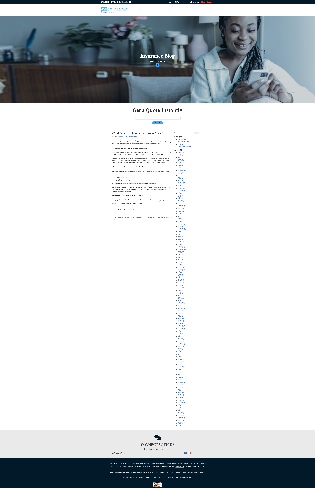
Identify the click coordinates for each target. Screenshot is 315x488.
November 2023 (182, 207)
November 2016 (182, 345)
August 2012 (181, 423)
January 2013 (181, 415)
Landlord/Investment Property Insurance (177, 463)
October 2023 (181, 208)
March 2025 (181, 180)
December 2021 (182, 244)
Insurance (126, 214)
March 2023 (181, 220)
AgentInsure (133, 136)
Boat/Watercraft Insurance (199, 463)
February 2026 (181, 162)
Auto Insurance (182, 139)
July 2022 (180, 233)
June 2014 (180, 387)
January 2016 (181, 361)
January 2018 (181, 322)
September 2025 (182, 170)
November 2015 (182, 364)
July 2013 (180, 405)
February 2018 (181, 320)
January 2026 (181, 164)
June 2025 (180, 175)
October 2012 (181, 420)
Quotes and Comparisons (184, 146)
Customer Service (175, 10)
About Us (143, 10)
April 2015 (180, 376)
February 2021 (181, 261)
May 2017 (180, 335)
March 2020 (181, 279)
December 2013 (182, 397)
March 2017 (181, 338)
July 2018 (180, 312)
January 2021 (181, 262)
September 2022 (182, 230)
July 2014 (180, 386)
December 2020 (182, 264)
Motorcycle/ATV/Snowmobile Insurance (121, 466)
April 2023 (180, 218)
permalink (165, 214)
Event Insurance (157, 466)
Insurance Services (157, 10)
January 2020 (181, 282)
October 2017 (181, 326)
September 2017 (182, 328)
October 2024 (181, 188)
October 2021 (181, 248)
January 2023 (181, 223)
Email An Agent (193, 2)
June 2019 (180, 294)
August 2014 (181, 384)
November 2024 (182, 187)
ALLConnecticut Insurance (140, 214)
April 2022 (180, 238)
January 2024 (181, 203)
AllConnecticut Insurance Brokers (133, 477)
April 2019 (180, 297)
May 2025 (180, 177)
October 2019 (181, 287)
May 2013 (180, 409)
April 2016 (180, 356)
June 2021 (180, 254)
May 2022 (180, 236)
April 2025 (180, 179)
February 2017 (181, 340)
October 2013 (181, 400)
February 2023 (181, 221)
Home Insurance (182, 143)
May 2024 (180, 197)
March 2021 (181, 259)
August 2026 (181, 152)
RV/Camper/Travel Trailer (142, 466)
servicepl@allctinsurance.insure (197, 472)
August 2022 (181, 231)
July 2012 (180, 425)
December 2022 (182, 225)
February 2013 (181, 414)
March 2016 (181, 358)
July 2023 (180, 213)
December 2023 (182, 205)
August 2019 (181, 290)
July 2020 (180, 272)
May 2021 (180, 256)
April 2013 (180, 410)
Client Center (206, 2)
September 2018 (182, 308)
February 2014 (181, 394)
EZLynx (162, 477)
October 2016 (181, 346)
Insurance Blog (191, 10)
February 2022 (181, 241)
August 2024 (181, 192)
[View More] (157, 65)
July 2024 (180, 193)
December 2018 (182, 303)
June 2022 (180, 234)
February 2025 (181, 182)
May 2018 (180, 315)
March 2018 (181, 318)
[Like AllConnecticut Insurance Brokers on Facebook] (185, 453)
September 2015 (182, 368)
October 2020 (181, 267)
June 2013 (180, 407)
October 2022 (181, 228)
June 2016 (180, 353)
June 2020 (180, 274)
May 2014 (180, 389)
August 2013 (181, 404)
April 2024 (180, 198)
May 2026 (180, 157)
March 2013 (181, 412)
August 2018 (181, 310)
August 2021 (181, 251)
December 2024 (182, 185)
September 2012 (182, 422)
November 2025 (182, 167)
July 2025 (180, 174)
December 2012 (182, 417)
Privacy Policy (202, 466)
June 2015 (180, 373)
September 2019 (182, 289)
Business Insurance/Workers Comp (153, 463)
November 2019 (182, 285)
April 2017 (180, 336)
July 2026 (180, 154)
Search (176, 133)
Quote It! (158, 123)
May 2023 (180, 216)
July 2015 (180, 371)
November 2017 (182, 325)
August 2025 (181, 172)
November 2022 (182, 226)
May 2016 (180, 354)
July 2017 (180, 331)
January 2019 (181, 302)
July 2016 (180, 351)
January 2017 (181, 341)
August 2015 (181, 369)
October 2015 (181, 366)
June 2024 (180, 195)
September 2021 (182, 249)
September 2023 (182, 210)
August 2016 (181, 350)
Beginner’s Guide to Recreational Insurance (160, 217)
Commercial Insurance (183, 141)
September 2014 (182, 382)
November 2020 (182, 266)
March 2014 (181, 392)
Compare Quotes (206, 10)
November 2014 (182, 379)
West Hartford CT (151, 214)
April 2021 (180, 257)
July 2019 (180, 292)
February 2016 (181, 359)
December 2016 (182, 343)
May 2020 (180, 276)
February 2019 (181, 300)
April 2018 (180, 317)
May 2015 (180, 374)
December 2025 (182, 165)
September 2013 (182, 402)
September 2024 (182, 190)
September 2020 (182, 269)
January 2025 (181, 183)
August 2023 (181, 211)
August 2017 (181, 330)
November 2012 (182, 419)
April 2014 (180, 391)
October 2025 (181, 169)
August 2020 (181, 271)
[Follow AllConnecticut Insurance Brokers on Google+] (184, 2)
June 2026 (180, 156)
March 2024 (181, 200)
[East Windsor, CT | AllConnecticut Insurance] (114, 8)
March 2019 (181, 299)
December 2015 (182, 363)
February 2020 (181, 280)
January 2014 (181, 396)
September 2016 (182, 348)
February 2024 (181, 202)
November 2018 (182, 305)
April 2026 (180, 159)
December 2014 (182, 377)
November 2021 (182, 246)
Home (134, 10)
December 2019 (182, 284)
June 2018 (180, 313)
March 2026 (181, 160)
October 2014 (181, 381)
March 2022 (181, 239)
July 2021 (180, 253)
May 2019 (180, 295)
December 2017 (182, 323)
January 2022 (181, 243)
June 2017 (180, 333)
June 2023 (180, 215)
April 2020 (180, 277)
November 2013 (182, 399)
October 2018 (181, 307)
